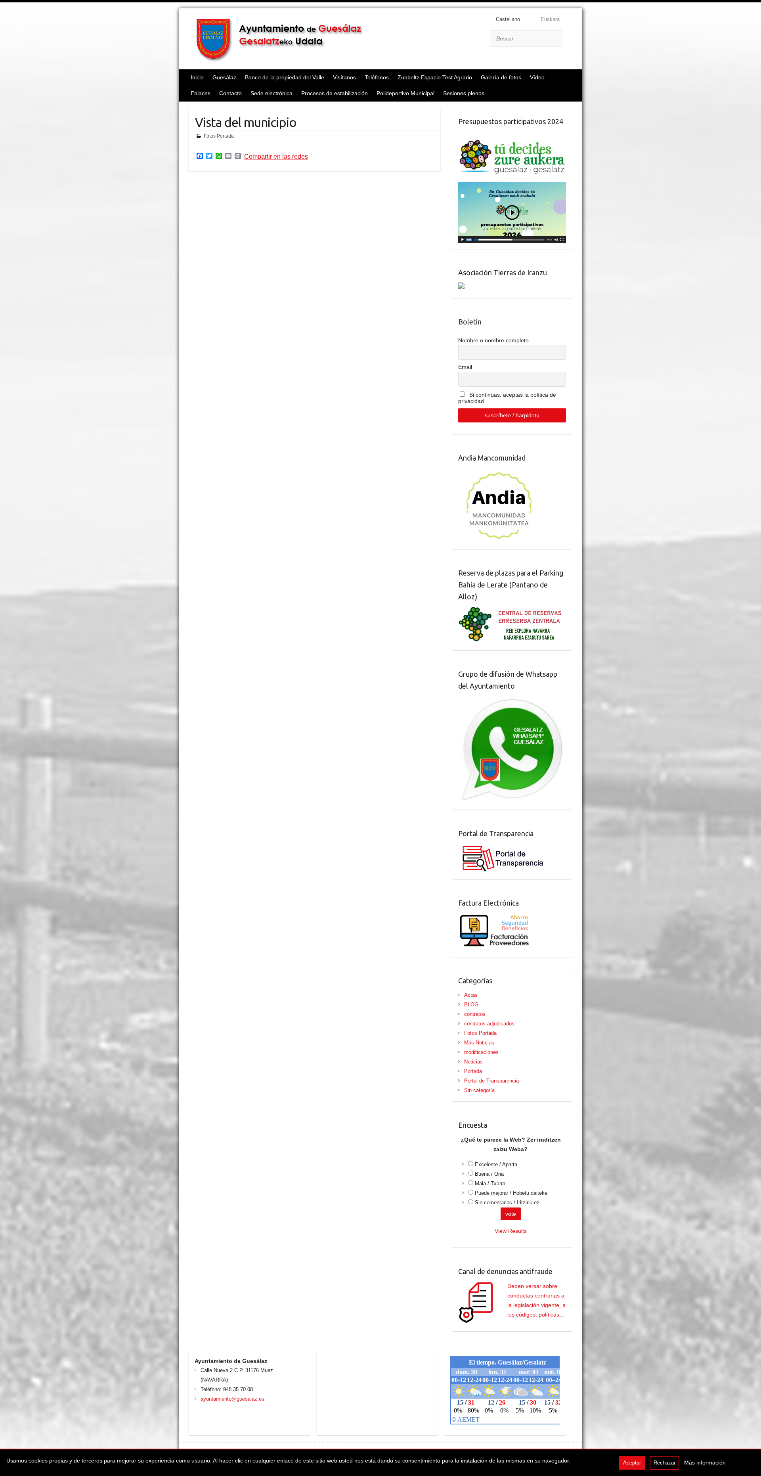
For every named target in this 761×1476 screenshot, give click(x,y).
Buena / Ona (489, 1174)
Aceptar (632, 1463)
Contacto (230, 93)
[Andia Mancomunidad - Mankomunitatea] (499, 472)
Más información (705, 1462)
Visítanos (344, 77)
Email (465, 367)
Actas (471, 995)
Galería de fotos (501, 77)
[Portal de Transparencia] (501, 848)
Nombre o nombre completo (493, 340)
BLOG (471, 1005)
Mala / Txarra (490, 1183)
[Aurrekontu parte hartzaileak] (512, 136)
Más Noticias (479, 1043)
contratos (475, 1014)
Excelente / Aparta (496, 1164)
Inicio (197, 77)
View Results (511, 1231)
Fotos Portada (219, 136)
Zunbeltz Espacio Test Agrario (435, 77)
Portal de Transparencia (491, 1081)
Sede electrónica (271, 93)
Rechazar (664, 1463)
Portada (473, 1071)
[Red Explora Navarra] (512, 611)
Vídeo (537, 77)
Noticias (473, 1062)
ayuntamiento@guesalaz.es (232, 1399)
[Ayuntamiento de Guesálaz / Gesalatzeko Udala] (286, 39)
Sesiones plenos (463, 93)
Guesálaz (224, 77)
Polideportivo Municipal (405, 93)
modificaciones (481, 1052)
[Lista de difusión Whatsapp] (512, 700)
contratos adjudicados (489, 1024)
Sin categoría (479, 1090)
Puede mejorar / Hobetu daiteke (511, 1193)
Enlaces (200, 93)
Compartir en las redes (276, 157)
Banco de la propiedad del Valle (284, 77)
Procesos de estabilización (334, 93)
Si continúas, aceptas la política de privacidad (507, 398)
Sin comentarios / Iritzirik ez (507, 1202)
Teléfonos (377, 77)
